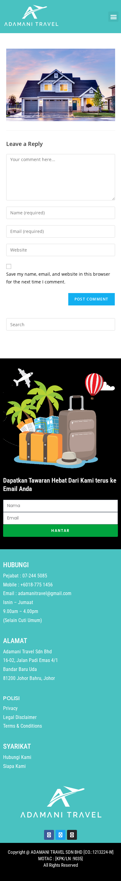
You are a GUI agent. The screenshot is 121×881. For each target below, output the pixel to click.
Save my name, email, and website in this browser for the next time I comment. (58, 278)
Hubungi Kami (17, 757)
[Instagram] (72, 835)
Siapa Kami (14, 766)
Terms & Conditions (22, 726)
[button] (113, 16)
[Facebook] (49, 835)
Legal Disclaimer (20, 717)
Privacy (10, 708)
